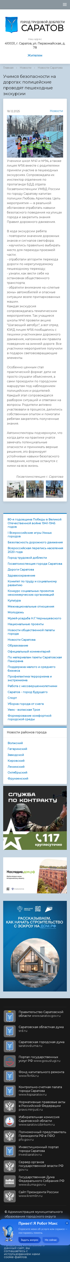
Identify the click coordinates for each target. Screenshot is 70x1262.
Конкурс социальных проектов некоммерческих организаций (31, 592)
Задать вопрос (29, 1240)
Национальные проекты (26, 624)
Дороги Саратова (21, 569)
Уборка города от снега (26, 704)
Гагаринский (17, 749)
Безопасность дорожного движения (35, 542)
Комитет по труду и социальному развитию (32, 583)
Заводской (16, 755)
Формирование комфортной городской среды (29, 717)
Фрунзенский (18, 778)
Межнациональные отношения (31, 606)
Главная (8, 67)
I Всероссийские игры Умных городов (30, 534)
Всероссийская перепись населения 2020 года (35, 550)
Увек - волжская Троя (24, 709)
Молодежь (16, 612)
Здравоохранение (21, 575)
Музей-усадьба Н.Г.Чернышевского (34, 618)
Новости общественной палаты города (31, 632)
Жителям (35, 55)
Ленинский (16, 766)
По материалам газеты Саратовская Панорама (35, 659)
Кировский (16, 760)
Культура (14, 600)
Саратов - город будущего (28, 692)
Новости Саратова (50, 67)
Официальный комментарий (29, 651)
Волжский (15, 743)
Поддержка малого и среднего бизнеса (31, 668)
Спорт (12, 698)
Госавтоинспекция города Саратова (35, 563)
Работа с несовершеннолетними (32, 686)
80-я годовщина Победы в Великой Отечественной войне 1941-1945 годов (34, 523)
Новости (25, 67)
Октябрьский (17, 772)
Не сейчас (51, 1240)
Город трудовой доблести (27, 557)
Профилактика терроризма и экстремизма (30, 678)
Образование (18, 645)
